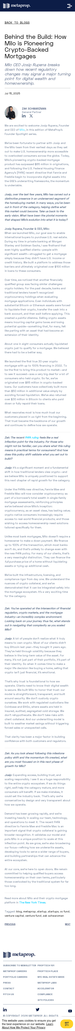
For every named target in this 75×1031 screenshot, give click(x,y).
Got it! (67, 1024)
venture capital (14, 915)
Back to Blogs (17, 22)
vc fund (64, 911)
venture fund (33, 915)
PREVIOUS (10, 924)
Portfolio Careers (15, 977)
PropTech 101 (46, 965)
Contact (8, 988)
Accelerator (46, 988)
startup (42, 911)
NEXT (67, 924)
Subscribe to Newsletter (19, 965)
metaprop (29, 911)
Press (7, 982)
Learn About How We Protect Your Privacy (27, 1025)
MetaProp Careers (15, 971)
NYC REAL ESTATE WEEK (51, 977)
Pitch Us (8, 994)
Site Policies (46, 1000)
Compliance (45, 994)
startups (53, 911)
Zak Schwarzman (34, 108)
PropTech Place (48, 971)
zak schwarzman (53, 915)
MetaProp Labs (47, 982)
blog (19, 911)
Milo (22, 129)
